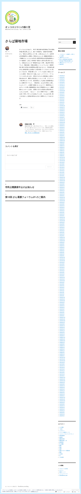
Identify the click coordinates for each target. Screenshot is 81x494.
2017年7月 (61, 165)
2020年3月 (62, 114)
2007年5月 (62, 369)
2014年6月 (62, 227)
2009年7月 (62, 325)
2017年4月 (61, 170)
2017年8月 (61, 164)
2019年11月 (62, 120)
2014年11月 (62, 219)
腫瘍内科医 (62, 439)
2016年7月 (62, 185)
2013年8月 (61, 244)
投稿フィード (62, 472)
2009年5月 (62, 329)
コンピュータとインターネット (66, 434)
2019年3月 (61, 132)
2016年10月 (62, 180)
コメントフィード (63, 473)
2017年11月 (62, 159)
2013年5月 (61, 249)
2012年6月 (62, 267)
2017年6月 (62, 167)
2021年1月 (61, 104)
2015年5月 (61, 209)
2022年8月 (62, 82)
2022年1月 (61, 89)
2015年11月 (62, 199)
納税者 (60, 437)
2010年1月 (61, 315)
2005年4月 (62, 411)
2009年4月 (62, 330)
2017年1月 (61, 175)
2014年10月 (62, 220)
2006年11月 (62, 379)
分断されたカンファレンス (65, 62)
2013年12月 (62, 237)
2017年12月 (62, 157)
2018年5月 (61, 149)
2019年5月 (62, 129)
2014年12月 (62, 217)
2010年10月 (62, 300)
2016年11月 (62, 179)
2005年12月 (62, 397)
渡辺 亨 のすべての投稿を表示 (32, 132)
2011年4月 (61, 290)
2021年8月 (61, 92)
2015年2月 (61, 214)
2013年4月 (61, 250)
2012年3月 (61, 272)
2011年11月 (62, 279)
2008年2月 (62, 354)
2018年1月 (61, 155)
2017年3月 (61, 172)
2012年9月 (62, 262)
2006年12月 (62, 377)
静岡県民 (61, 442)
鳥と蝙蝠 (61, 444)
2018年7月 (61, 145)
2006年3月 (62, 392)
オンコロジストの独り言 (17, 27)
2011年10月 (62, 280)
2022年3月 (62, 87)
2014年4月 (61, 230)
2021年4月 (61, 99)
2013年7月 (61, 245)
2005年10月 (62, 401)
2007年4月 (62, 370)
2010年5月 (61, 309)
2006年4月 (62, 391)
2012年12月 (62, 257)
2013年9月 (61, 242)
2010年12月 (62, 297)
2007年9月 (62, 362)
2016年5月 (62, 189)
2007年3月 (62, 372)
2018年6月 (62, 147)
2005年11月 (62, 399)
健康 (60, 449)
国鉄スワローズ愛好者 (64, 450)
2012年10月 (62, 260)
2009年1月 (62, 335)
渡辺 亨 (7, 51)
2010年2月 (61, 314)
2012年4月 (61, 270)
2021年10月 (62, 90)
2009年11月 (62, 319)
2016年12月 (62, 177)
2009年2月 (62, 334)
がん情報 (61, 427)
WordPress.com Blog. (23, 486)
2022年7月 (62, 84)
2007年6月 (62, 367)
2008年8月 (62, 344)
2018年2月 (61, 154)
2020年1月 (61, 117)
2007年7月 (62, 365)
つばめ (60, 429)
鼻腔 (60, 447)
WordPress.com (63, 475)
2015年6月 (62, 207)
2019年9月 (62, 124)
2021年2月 (61, 102)
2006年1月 (62, 396)
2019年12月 (62, 119)
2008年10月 (62, 340)
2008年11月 (62, 339)
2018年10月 (62, 140)
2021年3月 (61, 100)
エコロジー (62, 430)
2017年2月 (61, 174)
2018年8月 (61, 144)
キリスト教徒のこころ (64, 432)
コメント (49, 166)
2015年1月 (61, 215)
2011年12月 (62, 277)
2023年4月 (62, 79)
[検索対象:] (65, 42)
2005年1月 (61, 416)
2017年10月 (62, 160)
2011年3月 (61, 292)
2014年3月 (61, 232)
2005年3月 (62, 412)
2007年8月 (62, 364)
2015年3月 (61, 212)
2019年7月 (62, 125)
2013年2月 (61, 254)
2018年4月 (61, 150)
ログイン (61, 470)
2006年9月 (62, 382)
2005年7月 (62, 406)
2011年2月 (61, 294)
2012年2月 (61, 274)
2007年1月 (61, 375)
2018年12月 (62, 137)
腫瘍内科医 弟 (63, 440)
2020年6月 (62, 109)
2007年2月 (62, 374)
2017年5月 (61, 169)
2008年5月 (62, 349)
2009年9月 (62, 322)
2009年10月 (62, 320)
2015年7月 (61, 205)
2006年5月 (62, 389)
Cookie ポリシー (34, 491)
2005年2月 (62, 414)
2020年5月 (62, 110)
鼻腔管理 (61, 64)
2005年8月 (62, 404)
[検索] (74, 42)
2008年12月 (62, 337)
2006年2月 (62, 394)
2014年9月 (62, 222)
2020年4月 (62, 112)
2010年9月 (62, 302)
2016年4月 (62, 190)
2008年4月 (62, 350)
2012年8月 (61, 264)
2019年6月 (62, 127)
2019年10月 (62, 122)
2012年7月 (61, 265)
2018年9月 (62, 142)
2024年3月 (62, 77)
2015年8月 (61, 204)
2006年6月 (62, 387)
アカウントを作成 (63, 468)
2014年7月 (61, 225)
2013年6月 (61, 247)
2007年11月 (62, 359)
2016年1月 (61, 195)
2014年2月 (61, 234)
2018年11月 (62, 139)
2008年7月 (62, 345)
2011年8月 (61, 284)
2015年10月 (62, 200)
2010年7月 (61, 305)
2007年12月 (62, 357)
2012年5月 (61, 269)
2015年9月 (62, 202)
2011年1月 (61, 295)
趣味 (60, 445)
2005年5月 (62, 409)
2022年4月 (62, 85)
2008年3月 (62, 352)
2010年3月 (61, 312)
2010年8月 (61, 304)
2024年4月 (62, 75)
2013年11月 (62, 239)
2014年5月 (61, 229)
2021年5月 (61, 97)
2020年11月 (62, 105)
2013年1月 (61, 255)
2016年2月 (62, 194)
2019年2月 (62, 134)
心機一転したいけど (64, 57)
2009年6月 (62, 327)
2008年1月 (61, 355)
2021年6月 (62, 95)
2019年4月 (62, 130)
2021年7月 (61, 94)
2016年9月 (62, 182)
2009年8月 (62, 324)
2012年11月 (62, 259)
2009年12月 (62, 317)
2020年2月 (62, 115)
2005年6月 (62, 407)
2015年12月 (62, 197)
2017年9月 (62, 162)
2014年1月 (61, 235)
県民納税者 (62, 435)
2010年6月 (62, 307)
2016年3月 (61, 192)
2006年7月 (62, 385)
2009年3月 (62, 332)
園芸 (60, 452)
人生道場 (61, 457)
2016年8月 (62, 184)
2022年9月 (62, 80)
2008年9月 (62, 342)
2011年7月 (61, 285)
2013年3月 (61, 252)
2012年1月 (61, 275)
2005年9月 (62, 402)
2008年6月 (62, 347)
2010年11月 (62, 299)
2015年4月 (61, 210)
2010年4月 (61, 310)
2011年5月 (61, 289)
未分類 (6, 56)
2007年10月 (62, 360)
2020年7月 (62, 107)
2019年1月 (61, 135)
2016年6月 (62, 187)
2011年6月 (61, 287)
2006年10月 (62, 380)
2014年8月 (61, 224)
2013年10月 (62, 240)
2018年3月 (61, 152)
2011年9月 (61, 282)
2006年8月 (62, 384)
